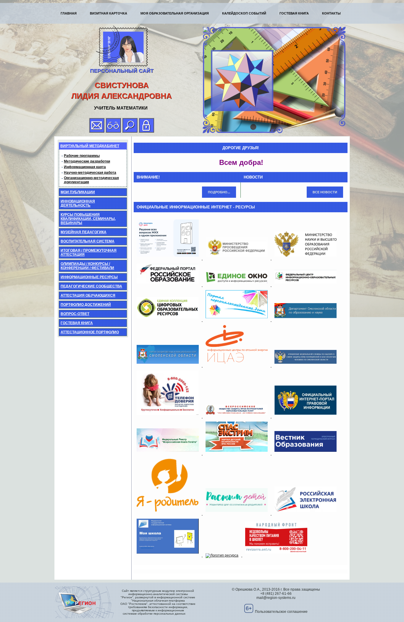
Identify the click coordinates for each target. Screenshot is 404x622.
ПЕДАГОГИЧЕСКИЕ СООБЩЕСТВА (91, 286)
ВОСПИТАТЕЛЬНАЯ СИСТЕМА (87, 241)
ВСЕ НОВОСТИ (325, 192)
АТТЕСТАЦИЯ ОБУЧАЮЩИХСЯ (88, 295)
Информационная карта (85, 167)
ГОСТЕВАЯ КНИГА (77, 323)
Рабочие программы (82, 156)
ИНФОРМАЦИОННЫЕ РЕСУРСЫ (89, 277)
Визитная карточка (108, 13)
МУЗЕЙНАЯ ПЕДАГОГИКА (83, 232)
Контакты (331, 13)
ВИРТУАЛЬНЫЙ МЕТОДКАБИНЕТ (89, 146)
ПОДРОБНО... (219, 192)
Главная (69, 13)
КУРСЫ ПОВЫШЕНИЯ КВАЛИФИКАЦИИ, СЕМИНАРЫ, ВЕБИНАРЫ (88, 219)
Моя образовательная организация (174, 13)
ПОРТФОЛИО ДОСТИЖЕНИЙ (86, 305)
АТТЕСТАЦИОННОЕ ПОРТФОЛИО (90, 332)
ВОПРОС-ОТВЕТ (75, 314)
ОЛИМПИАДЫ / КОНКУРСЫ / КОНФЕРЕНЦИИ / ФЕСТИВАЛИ (87, 266)
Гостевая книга (294, 13)
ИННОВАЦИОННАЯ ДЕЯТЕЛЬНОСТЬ (78, 203)
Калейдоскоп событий (244, 13)
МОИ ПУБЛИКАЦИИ (78, 192)
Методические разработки (87, 161)
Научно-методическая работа (90, 173)
